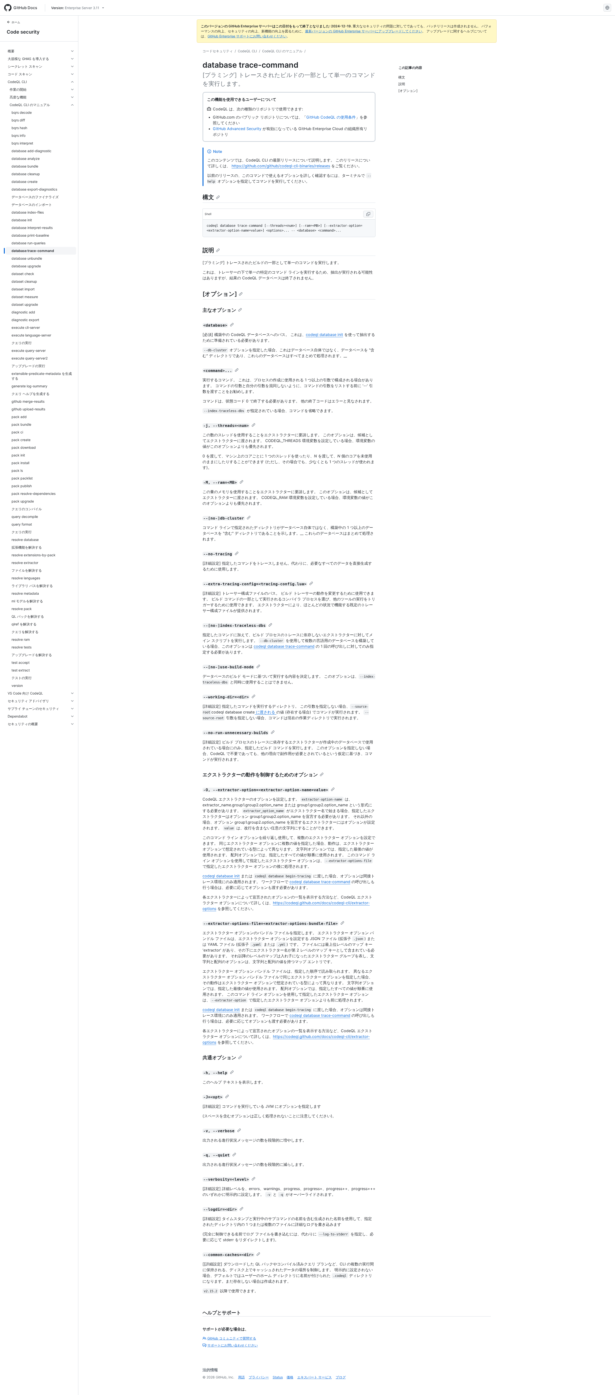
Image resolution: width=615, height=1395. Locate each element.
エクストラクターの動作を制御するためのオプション (260, 775)
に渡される (265, 712)
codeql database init (324, 334)
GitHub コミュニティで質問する (231, 1338)
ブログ (341, 1377)
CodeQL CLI (247, 51)
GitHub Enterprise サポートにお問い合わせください (247, 36)
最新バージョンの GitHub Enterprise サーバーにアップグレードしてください (363, 31)
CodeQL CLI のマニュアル (282, 51)
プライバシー (259, 1377)
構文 (208, 197)
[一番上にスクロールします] (604, 1384)
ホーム (16, 22)
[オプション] (220, 293)
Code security (23, 32)
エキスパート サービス (314, 1377)
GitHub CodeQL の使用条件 (331, 117)
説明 (208, 250)
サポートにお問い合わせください (232, 1345)
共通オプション (219, 1057)
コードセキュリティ (218, 51)
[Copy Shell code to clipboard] (368, 214)
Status (278, 1377)
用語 (241, 1377)
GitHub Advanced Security (237, 128)
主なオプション (219, 310)
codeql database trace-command (284, 646)
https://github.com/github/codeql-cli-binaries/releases (281, 165)
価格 (290, 1377)
